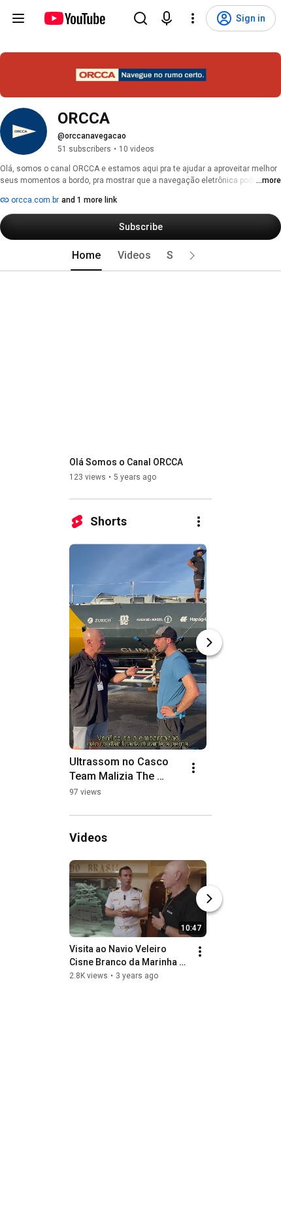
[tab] (86, 255)
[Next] (209, 642)
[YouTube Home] (74, 18)
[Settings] (193, 18)
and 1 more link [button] (89, 200)
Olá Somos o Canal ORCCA (126, 462)
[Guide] (18, 18)
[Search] (140, 18)
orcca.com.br (34, 200)
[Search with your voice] (167, 18)
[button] (192, 255)
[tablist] (140, 255)
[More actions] (199, 521)
